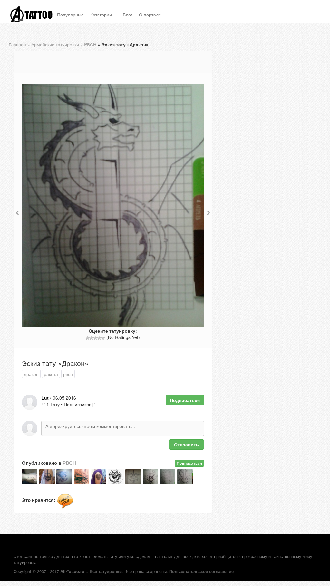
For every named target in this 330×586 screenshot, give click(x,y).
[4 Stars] (99, 338)
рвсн (68, 374)
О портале (150, 14)
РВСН (69, 462)
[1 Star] (88, 338)
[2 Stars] (91, 338)
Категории (101, 14)
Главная (17, 44)
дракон (31, 374)
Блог (127, 14)
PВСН (90, 44)
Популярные (70, 14)
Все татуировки (106, 571)
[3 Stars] (95, 338)
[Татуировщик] (65, 501)
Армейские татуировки (55, 44)
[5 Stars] (103, 338)
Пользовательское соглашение (201, 571)
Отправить (186, 444)
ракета (51, 374)
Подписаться (185, 400)
